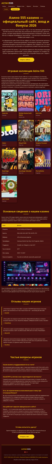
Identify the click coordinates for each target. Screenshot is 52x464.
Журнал (29, 6)
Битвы (4, 6)
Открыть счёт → (25, 436)
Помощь (42, 6)
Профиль (6, 9)
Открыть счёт (15, 9)
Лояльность (11, 6)
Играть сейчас (25, 60)
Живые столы (20, 6)
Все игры (35, 6)
